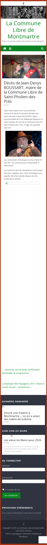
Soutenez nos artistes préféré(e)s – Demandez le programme (21, 371)
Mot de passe (7, 477)
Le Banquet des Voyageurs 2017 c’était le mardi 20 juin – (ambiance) (23, 385)
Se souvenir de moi (12, 490)
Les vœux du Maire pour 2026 (22, 440)
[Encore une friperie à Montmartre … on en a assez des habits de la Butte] (23, 406)
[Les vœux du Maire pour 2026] (23, 436)
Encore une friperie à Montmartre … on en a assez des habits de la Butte (22, 416)
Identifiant (6, 466)
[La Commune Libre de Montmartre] (4, 48)
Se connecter (11, 495)
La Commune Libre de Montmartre (23, 29)
